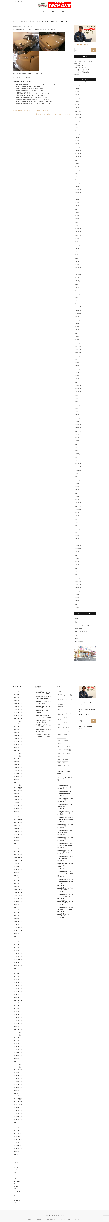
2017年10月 (78, 431)
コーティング (61, 737)
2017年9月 (78, 434)
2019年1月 (78, 382)
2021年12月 (78, 268)
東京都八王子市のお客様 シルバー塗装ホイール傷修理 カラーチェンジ (65, 881)
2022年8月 (78, 241)
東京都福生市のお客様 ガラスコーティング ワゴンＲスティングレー (35, 103)
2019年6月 (78, 365)
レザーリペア (78, 635)
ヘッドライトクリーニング (81, 70)
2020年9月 (78, 316)
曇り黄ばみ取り (67, 753)
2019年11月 (78, 349)
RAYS (59, 691)
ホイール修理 (78, 628)
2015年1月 (78, 538)
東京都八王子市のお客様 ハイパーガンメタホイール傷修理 (65, 908)
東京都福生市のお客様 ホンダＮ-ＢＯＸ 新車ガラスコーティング (34, 101)
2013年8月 (78, 594)
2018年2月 (78, 418)
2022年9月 (78, 238)
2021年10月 (78, 274)
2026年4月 (78, 98)
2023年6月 (78, 209)
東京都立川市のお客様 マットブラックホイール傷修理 (43, 697)
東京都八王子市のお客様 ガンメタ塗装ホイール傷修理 (43, 711)
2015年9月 (78, 512)
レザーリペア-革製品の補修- (82, 72)
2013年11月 (78, 584)
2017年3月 (78, 454)
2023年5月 (78, 212)
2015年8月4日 (32, 26)
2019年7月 (78, 362)
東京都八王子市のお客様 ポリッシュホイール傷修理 (65, 901)
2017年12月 (78, 424)
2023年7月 (78, 206)
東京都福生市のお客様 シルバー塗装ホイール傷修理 (30, 90)
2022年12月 (78, 228)
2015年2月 (78, 535)
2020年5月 (78, 330)
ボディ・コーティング (81, 631)
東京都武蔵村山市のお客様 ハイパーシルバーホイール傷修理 (43, 716)
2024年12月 (78, 150)
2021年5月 (78, 290)
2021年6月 (78, 287)
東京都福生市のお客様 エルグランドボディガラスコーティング (32, 99)
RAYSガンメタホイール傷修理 (65, 695)
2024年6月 (78, 170)
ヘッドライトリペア (63, 740)
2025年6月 (78, 130)
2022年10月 (78, 235)
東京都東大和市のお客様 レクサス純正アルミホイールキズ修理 (53, 114)
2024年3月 (78, 179)
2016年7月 (78, 480)
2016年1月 (78, 499)
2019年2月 (78, 379)
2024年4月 (78, 176)
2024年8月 (78, 163)
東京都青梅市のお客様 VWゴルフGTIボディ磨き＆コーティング (33, 97)
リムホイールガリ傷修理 (64, 746)
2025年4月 (78, 137)
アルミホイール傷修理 (63, 727)
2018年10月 (78, 392)
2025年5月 (78, 134)
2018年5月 (78, 408)
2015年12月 (78, 503)
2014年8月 (78, 555)
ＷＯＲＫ (66, 765)
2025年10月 (78, 117)
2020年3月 (78, 336)
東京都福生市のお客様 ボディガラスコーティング (36, 84)
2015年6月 (78, 522)
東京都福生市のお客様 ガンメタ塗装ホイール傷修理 (65, 857)
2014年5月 (78, 565)
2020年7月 (78, 323)
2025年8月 (78, 124)
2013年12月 (78, 581)
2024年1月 (78, 186)
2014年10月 (78, 548)
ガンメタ (70, 731)
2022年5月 (78, 251)
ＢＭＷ (59, 765)
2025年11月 (78, 114)
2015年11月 (78, 506)
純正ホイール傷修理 (63, 759)
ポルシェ (60, 743)
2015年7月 (78, 519)
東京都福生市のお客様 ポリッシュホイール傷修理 (29, 88)
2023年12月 (78, 189)
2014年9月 (78, 552)
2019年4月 (78, 372)
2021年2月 (78, 300)
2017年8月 (78, 437)
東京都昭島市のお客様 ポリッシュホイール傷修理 (43, 702)
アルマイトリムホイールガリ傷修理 (64, 713)
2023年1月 (78, 225)
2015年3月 (78, 532)
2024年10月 (78, 157)
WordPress (78, 1219)
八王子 (59, 750)
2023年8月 (78, 202)
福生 (59, 756)
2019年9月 (78, 356)
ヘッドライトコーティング (82, 625)
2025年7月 (78, 127)
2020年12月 (78, 307)
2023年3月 (78, 219)
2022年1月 (78, 264)
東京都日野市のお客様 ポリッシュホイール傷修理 (43, 730)
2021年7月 (78, 284)
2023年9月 (78, 199)
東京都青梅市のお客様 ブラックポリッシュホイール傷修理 (43, 735)
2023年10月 (78, 196)
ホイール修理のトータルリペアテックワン (33, 11)
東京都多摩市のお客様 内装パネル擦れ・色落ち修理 (65, 851)
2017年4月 (78, 450)
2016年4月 (78, 490)
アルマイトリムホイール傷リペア (64, 718)
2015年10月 (78, 509)
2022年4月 (78, 254)
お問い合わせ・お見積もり (49, 11)
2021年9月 (78, 277)
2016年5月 (78, 486)
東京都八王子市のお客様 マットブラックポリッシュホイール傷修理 (65, 864)
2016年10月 (78, 470)
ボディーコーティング (80, 67)
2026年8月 (78, 85)
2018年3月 (78, 414)
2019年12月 (78, 346)
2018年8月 (78, 398)
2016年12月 (78, 463)
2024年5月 (78, 173)
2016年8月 (78, 476)
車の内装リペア (78, 65)
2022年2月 (78, 261)
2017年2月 (78, 457)
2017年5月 (78, 447)
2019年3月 (78, 375)
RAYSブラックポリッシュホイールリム (65, 700)
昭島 (59, 753)
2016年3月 (78, 493)
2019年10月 (78, 352)
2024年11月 (78, 153)
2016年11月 (78, 467)
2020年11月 (78, 310)
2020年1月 (78, 343)
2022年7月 (78, 245)
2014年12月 (78, 542)
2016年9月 (78, 473)
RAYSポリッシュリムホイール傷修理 (65, 705)
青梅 (59, 762)
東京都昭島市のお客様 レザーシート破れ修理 (43, 707)
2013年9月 (78, 591)
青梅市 (65, 762)
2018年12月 (78, 385)
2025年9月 (78, 121)
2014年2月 (78, 574)
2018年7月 (78, 401)
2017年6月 (78, 444)
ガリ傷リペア (61, 731)
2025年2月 (78, 143)
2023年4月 (78, 215)
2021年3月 (78, 297)
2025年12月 (78, 111)
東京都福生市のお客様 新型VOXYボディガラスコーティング (32, 95)
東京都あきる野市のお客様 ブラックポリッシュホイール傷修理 (65, 873)
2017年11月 (78, 427)
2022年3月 (78, 258)
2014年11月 (78, 545)
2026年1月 (78, 108)
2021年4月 (78, 294)
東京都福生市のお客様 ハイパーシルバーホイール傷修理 (43, 692)
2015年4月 (78, 529)
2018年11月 (78, 388)
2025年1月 (78, 147)
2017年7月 (78, 441)
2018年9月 (78, 395)
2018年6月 (78, 405)
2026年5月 (78, 94)
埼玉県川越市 (67, 750)
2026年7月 (78, 88)
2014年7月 (78, 558)
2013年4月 (78, 607)
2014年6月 (78, 561)
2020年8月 (78, 320)
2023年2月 (78, 222)
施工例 (76, 638)
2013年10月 (78, 587)
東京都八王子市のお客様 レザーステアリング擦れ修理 (65, 895)
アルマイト (61, 709)
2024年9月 (78, 160)
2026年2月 (78, 104)
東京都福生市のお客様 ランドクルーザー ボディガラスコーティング (34, 93)
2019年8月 (78, 359)
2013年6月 (78, 600)
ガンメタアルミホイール (64, 734)
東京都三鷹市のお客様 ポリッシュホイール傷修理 (43, 721)
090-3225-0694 (19, 1)
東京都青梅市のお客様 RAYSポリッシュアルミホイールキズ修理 (31, 110)
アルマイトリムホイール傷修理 (64, 723)
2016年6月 (78, 483)
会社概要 (62, 11)
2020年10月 (78, 313)
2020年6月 (78, 326)
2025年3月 (78, 140)
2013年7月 (78, 597)
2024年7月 (78, 166)
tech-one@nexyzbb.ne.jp (20, 26)
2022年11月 (78, 232)
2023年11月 (78, 192)
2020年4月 (78, 333)
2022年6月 (78, 248)
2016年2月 (78, 496)
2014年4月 (78, 568)
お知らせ (77, 618)
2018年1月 (78, 421)
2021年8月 (78, 281)
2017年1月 (78, 460)
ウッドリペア (78, 622)
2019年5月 (78, 369)
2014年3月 (78, 571)
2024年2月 (78, 183)
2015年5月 (78, 525)
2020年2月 (78, 339)
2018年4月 (78, 411)
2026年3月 (78, 101)
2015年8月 (78, 516)
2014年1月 (78, 578)
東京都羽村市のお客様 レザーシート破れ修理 (65, 914)
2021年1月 (78, 303)
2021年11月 (78, 271)
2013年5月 (78, 604)
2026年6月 (78, 91)
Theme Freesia (64, 1219)
